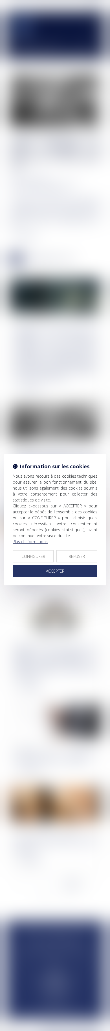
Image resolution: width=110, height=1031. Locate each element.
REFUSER (77, 556)
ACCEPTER (55, 571)
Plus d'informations (30, 541)
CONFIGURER (33, 556)
